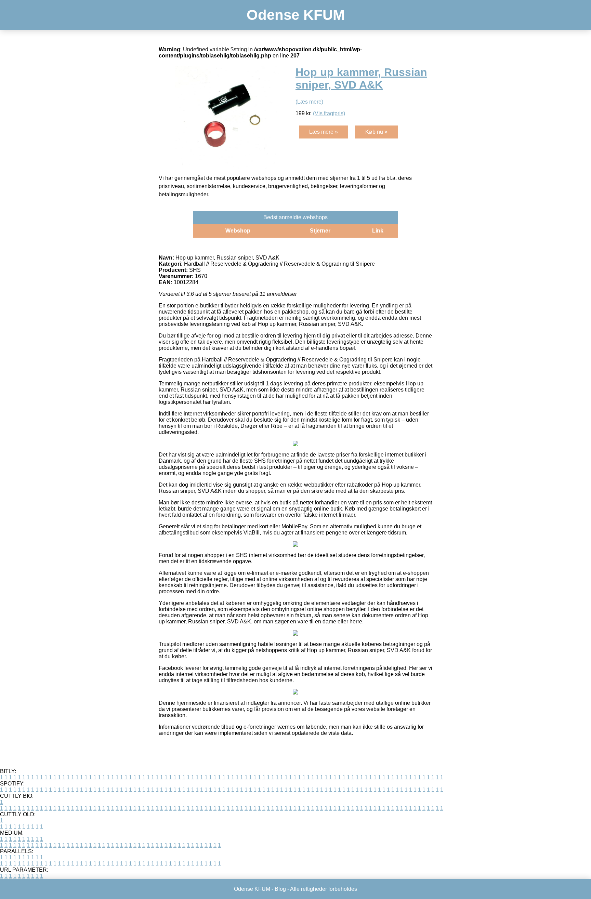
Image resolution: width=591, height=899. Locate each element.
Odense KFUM (296, 15)
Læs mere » (323, 132)
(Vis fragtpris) (329, 113)
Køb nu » (376, 132)
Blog (280, 889)
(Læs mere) (309, 102)
